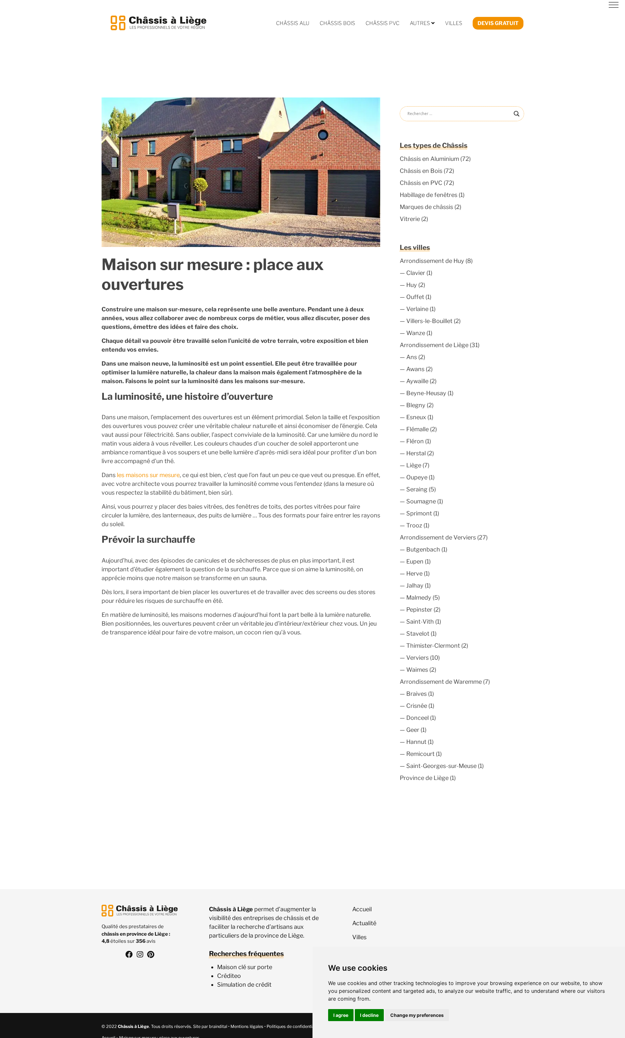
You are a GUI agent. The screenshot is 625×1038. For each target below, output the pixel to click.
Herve (414, 573)
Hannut (416, 741)
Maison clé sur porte (244, 967)
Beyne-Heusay (426, 393)
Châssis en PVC (421, 182)
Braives (416, 693)
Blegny (415, 405)
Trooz (414, 525)
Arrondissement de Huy (432, 260)
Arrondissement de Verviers (438, 537)
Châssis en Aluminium (429, 158)
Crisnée (416, 705)
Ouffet (415, 296)
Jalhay (415, 585)
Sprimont (419, 513)
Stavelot (417, 633)
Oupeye (416, 477)
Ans (411, 357)
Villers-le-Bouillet (429, 321)
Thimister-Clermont (433, 645)
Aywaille (417, 381)
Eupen (415, 561)
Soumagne (421, 501)
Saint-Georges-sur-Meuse (441, 765)
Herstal (416, 453)
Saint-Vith (420, 621)
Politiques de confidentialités (295, 1026)
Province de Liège (424, 777)
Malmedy (418, 597)
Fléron (415, 441)
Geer (412, 729)
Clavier (415, 272)
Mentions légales (246, 1026)
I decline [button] (369, 1015)
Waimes (417, 669)
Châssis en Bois (421, 170)
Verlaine (417, 308)
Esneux (416, 417)
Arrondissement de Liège (434, 345)
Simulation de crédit (244, 984)
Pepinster (419, 609)
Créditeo (229, 975)
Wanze (415, 333)
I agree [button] (340, 1015)
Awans (415, 369)
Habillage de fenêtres (428, 194)
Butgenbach (423, 549)
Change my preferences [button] (417, 1015)
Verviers (417, 657)
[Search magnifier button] (516, 113)
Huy (411, 284)
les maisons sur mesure (148, 475)
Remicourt (420, 753)
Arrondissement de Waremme (441, 681)
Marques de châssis (426, 206)
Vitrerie (410, 218)
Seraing (416, 489)
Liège (413, 465)
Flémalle (417, 429)
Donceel (417, 717)
